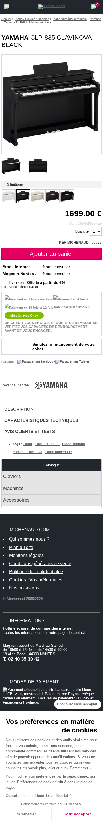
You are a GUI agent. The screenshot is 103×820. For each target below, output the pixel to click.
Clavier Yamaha (47, 444)
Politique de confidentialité (36, 571)
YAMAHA (15, 37)
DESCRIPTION (19, 409)
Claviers (12, 476)
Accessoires (16, 500)
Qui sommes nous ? (29, 539)
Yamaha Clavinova (27, 452)
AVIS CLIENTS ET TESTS (29, 431)
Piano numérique (58, 452)
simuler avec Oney (24, 315)
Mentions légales (26, 555)
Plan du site (21, 547)
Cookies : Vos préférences (35, 579)
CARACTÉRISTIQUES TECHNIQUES (41, 420)
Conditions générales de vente (40, 563)
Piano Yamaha (73, 444)
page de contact (71, 632)
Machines (13, 488)
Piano (27, 444)
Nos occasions (24, 587)
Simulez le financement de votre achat (63, 346)
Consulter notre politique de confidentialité (39, 796)
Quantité (82, 231)
